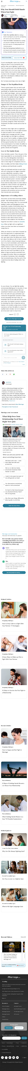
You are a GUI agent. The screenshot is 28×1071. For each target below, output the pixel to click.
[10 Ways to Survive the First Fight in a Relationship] (14, 677)
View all (23, 937)
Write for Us (19, 1027)
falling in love (23, 164)
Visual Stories (5, 1019)
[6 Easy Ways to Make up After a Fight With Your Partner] (14, 643)
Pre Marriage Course (18, 1011)
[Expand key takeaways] (25, 32)
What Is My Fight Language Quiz (12, 906)
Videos (3, 1016)
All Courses (16, 1014)
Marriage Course (18, 1006)
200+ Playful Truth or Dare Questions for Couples (13, 991)
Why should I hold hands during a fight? (15, 344)
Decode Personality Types (8, 876)
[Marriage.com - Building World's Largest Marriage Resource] (15, 2)
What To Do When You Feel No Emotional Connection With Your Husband (14, 985)
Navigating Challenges (7, 620)
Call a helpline (21, 361)
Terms (23, 364)
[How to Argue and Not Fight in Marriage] (14, 736)
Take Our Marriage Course (14, 318)
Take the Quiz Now (14, 505)
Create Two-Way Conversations (10, 848)
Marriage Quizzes (6, 1011)
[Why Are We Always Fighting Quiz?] (14, 845)
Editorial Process (10, 1046)
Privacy (3, 1046)
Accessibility (5, 1049)
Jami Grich (8, 14)
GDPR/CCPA (24, 1046)
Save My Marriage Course (19, 1009)
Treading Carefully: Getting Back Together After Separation (12, 994)
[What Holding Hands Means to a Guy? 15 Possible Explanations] (14, 803)
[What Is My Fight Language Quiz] (14, 900)
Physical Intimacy (6, 780)
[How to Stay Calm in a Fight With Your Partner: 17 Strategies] (14, 610)
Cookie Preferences (6, 1052)
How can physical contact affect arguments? (15, 351)
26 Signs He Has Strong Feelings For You (11, 988)
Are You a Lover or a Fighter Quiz (12, 879)
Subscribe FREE (18, 57)
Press (17, 1043)
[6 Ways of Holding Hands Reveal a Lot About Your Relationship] (14, 770)
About (3, 1043)
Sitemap (4, 1062)
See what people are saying (13, 572)
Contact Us (23, 1043)
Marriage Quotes (6, 1014)
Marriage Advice (5, 1009)
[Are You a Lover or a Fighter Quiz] (14, 873)
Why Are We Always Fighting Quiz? (13, 851)
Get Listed (8, 1027)
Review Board (10, 1043)
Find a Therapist (7, 362)
